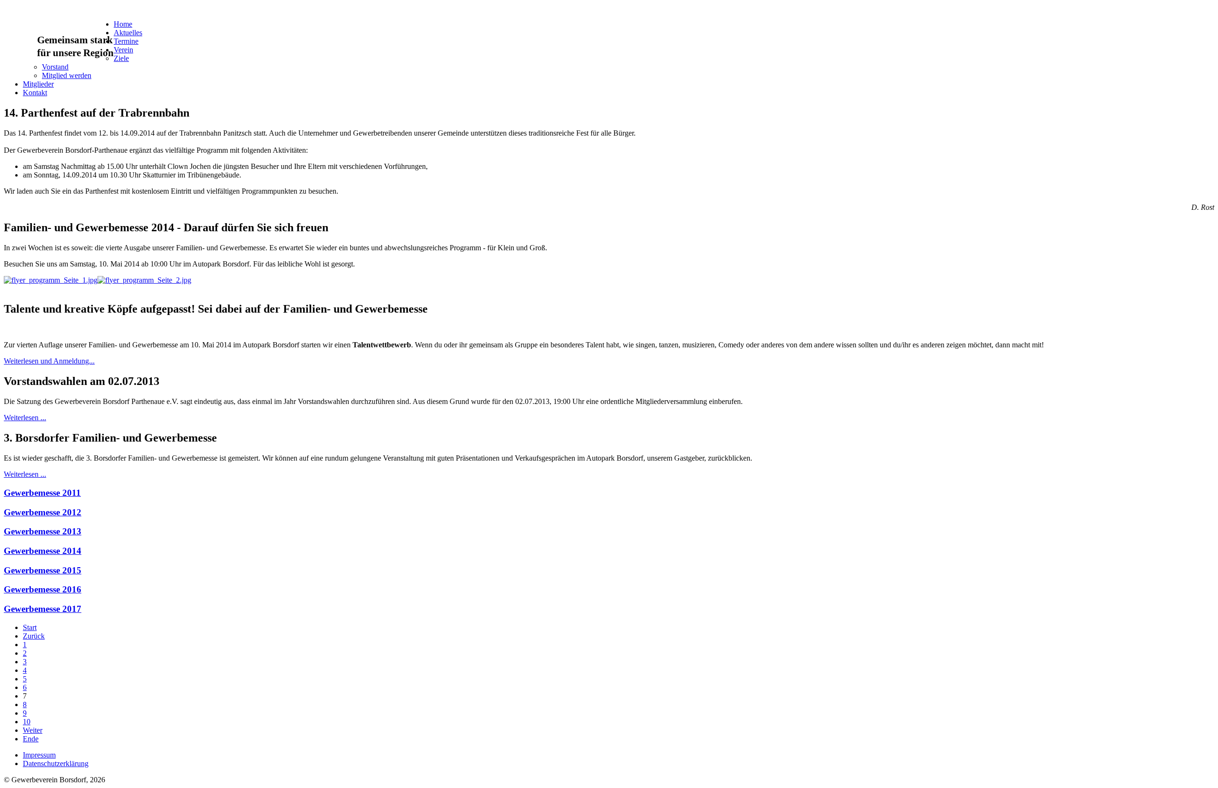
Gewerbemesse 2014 (42, 551)
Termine (126, 41)
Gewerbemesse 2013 (42, 531)
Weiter (32, 730)
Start (30, 627)
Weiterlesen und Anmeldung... (49, 361)
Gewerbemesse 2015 (42, 570)
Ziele (121, 58)
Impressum (39, 755)
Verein (123, 50)
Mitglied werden (66, 75)
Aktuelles (128, 33)
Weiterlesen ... (25, 418)
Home (123, 24)
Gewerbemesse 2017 (42, 609)
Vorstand (55, 67)
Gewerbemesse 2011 (42, 493)
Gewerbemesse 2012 (42, 512)
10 (26, 722)
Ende (31, 739)
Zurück (34, 636)
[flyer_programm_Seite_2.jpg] (144, 280)
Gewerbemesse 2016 (42, 589)
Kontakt (35, 93)
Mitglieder (38, 84)
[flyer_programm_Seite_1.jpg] (51, 280)
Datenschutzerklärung (55, 763)
